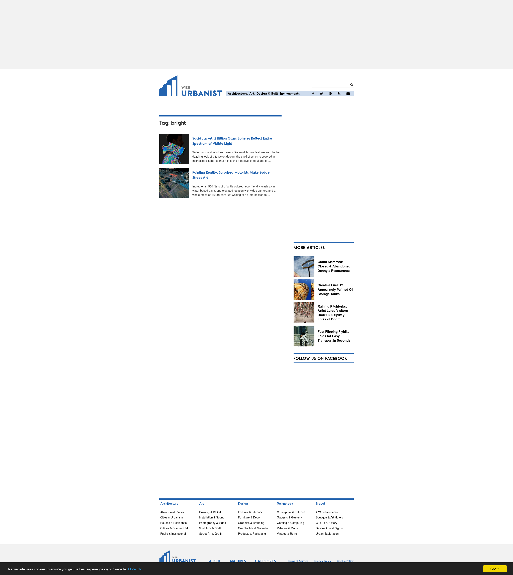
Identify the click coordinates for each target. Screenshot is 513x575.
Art (251, 93)
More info (135, 568)
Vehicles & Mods (287, 528)
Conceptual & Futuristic (291, 512)
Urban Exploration (327, 533)
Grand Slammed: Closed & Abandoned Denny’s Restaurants (334, 266)
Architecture (237, 93)
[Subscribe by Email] (348, 93)
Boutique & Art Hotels (329, 517)
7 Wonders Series (327, 512)
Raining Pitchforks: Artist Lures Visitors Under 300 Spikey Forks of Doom (333, 313)
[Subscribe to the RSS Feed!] (339, 93)
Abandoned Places (172, 512)
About (214, 561)
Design (261, 93)
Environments (290, 93)
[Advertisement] (256, 34)
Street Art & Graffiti (211, 533)
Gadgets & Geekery (289, 517)
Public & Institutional (173, 533)
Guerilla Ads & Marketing (254, 528)
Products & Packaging (252, 533)
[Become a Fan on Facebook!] (313, 93)
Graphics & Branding (251, 523)
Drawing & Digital (210, 512)
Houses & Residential (173, 523)
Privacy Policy (322, 561)
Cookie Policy (345, 561)
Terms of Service (298, 561)
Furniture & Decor (249, 517)
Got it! (495, 568)
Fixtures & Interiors (250, 512)
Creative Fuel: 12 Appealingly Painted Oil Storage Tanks (335, 289)
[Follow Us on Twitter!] (321, 93)
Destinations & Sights (329, 528)
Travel (320, 503)
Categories (265, 561)
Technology (285, 503)
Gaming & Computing (290, 523)
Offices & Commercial (174, 528)
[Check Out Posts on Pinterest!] (330, 93)
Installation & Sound (211, 517)
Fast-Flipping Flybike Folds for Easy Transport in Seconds (334, 335)
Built (274, 93)
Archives (237, 561)
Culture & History (326, 523)
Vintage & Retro (287, 533)
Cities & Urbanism (171, 517)
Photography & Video (212, 523)
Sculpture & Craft (210, 528)
